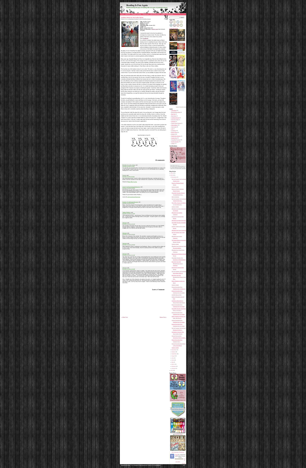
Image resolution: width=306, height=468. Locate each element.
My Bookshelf (170, 14)
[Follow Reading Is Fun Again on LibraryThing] (171, 26)
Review (126, 19)
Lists (172, 128)
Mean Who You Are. (132, 181)
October (173, 351)
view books (183, 463)
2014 (172, 173)
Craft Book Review (175, 117)
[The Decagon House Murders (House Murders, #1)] (173, 91)
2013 (172, 175)
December (174, 177)
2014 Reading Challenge (178, 452)
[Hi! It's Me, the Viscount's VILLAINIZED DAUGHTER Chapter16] (181, 78)
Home (122, 14)
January (173, 368)
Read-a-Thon (174, 132)
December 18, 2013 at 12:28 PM (128, 188)
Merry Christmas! (175, 196)
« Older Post (124, 317)
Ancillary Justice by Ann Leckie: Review (132, 17)
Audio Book (173, 110)
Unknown (124, 222)
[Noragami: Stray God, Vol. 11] (181, 66)
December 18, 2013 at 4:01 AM (128, 176)
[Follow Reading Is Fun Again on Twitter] (178, 23)
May (173, 362)
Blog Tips (173, 114)
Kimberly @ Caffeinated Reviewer (130, 202)
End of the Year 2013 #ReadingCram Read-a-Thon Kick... (179, 277)
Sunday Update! (175, 187)
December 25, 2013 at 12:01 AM (128, 224)
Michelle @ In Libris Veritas (128, 165)
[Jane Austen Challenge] (178, 401)
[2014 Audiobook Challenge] (178, 433)
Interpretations (174, 125)
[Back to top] (184, 465)
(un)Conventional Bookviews (133, 197)
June (173, 360)
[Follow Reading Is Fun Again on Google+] (174, 23)
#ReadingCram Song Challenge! (179, 230)
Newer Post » (163, 317)
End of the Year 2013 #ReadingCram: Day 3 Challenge (177, 263)
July (172, 358)
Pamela (176, 454)
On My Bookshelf (173, 28)
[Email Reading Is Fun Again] (181, 26)
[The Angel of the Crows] (173, 104)
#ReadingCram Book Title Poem (179, 220)
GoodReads (145, 38)
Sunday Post (174, 138)
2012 (172, 370)
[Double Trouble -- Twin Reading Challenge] (178, 389)
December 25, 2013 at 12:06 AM (128, 244)
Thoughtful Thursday (136, 14)
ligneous (136, 465)
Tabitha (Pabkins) (126, 212)
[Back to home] (183, 465)
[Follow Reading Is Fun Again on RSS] (178, 26)
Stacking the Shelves (175, 136)
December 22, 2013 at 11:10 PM (128, 213)
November (174, 349)
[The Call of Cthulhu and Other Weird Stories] (173, 53)
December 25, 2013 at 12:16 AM (128, 269)
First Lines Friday (175, 119)
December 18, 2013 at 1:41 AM (128, 166)
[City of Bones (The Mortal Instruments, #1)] (173, 40)
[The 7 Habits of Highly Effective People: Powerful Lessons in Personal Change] (181, 53)
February (174, 366)
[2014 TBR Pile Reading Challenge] (178, 450)
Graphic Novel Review (176, 123)
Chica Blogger (157, 465)
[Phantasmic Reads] (178, 434)
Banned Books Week (175, 112)
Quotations (173, 130)
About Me (127, 14)
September (174, 353)
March (173, 364)
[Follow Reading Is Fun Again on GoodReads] (181, 23)
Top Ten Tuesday (175, 141)
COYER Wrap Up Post (176, 294)
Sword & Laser (154, 29)
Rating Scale (146, 14)
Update (172, 143)
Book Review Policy (155, 14)
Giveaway (173, 121)
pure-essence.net (143, 465)
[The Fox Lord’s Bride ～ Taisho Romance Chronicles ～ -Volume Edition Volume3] (173, 78)
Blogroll (163, 14)
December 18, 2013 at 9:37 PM (128, 203)
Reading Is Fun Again (137, 5)
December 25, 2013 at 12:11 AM (128, 255)
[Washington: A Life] (181, 40)
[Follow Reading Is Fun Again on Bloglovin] (171, 23)
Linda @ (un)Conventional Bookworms (131, 187)
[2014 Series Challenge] (178, 417)
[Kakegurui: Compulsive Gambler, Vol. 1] (173, 66)
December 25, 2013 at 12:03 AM (128, 234)
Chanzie (124, 175)
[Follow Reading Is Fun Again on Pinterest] (174, 26)
